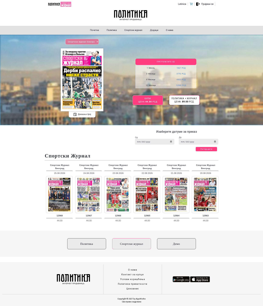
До (180, 137)
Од (136, 137)
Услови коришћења (132, 279)
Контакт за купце (132, 274)
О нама (132, 270)
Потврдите (206, 149)
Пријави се (207, 4)
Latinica (182, 4)
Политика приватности (132, 284)
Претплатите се (166, 62)
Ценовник (132, 288)
